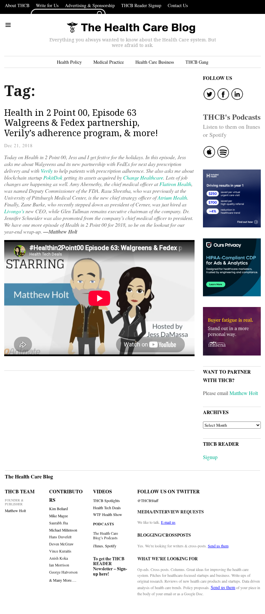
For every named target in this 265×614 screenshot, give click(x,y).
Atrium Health (172, 197)
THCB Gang (197, 62)
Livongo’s (14, 211)
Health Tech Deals (107, 507)
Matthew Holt (243, 392)
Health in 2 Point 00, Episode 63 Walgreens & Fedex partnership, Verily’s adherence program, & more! (81, 122)
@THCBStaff (147, 500)
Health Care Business (154, 62)
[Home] (131, 28)
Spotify (110, 545)
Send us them (218, 545)
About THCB (17, 5)
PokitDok (52, 177)
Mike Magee (58, 515)
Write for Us (47, 5)
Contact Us (178, 5)
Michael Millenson (63, 530)
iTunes (98, 545)
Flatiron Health (175, 184)
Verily (47, 170)
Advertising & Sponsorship (90, 5)
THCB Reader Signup (141, 5)
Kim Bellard (58, 508)
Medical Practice (108, 62)
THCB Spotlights (106, 500)
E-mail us (168, 522)
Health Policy (69, 62)
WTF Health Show (107, 514)
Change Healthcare (143, 177)
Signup (210, 457)
